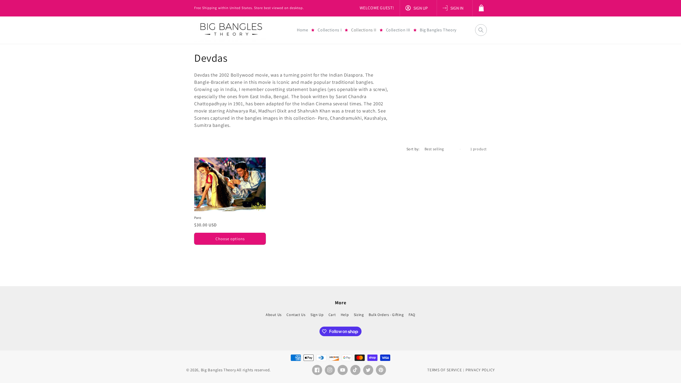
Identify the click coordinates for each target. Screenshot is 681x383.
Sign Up (316, 314)
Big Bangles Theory (218, 369)
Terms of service (444, 369)
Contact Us (295, 314)
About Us (274, 315)
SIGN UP (420, 8)
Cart (332, 314)
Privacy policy (480, 369)
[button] (329, 30)
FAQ (412, 314)
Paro (197, 218)
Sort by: (412, 149)
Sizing (359, 314)
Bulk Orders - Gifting (386, 314)
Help (345, 314)
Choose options (230, 238)
